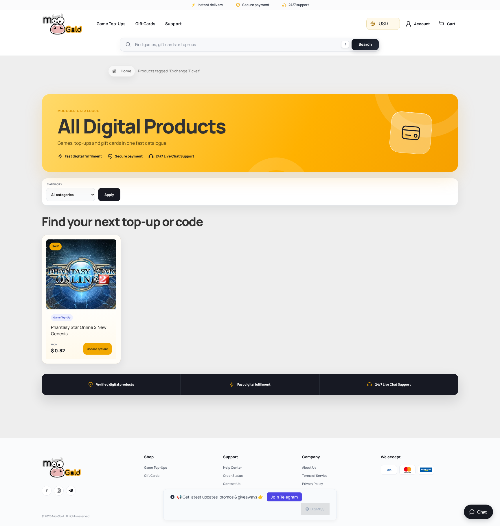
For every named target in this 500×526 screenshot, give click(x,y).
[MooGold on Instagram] (59, 491)
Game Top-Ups (111, 23)
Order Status (233, 475)
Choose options (97, 349)
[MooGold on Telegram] (71, 491)
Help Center (232, 467)
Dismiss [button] (317, 509)
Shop (149, 456)
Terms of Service (315, 475)
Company (311, 456)
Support (173, 23)
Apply (109, 194)
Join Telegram (284, 497)
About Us (309, 467)
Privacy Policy (312, 483)
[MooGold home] (62, 24)
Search (365, 44)
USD (383, 23)
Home (126, 71)
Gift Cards (145, 23)
